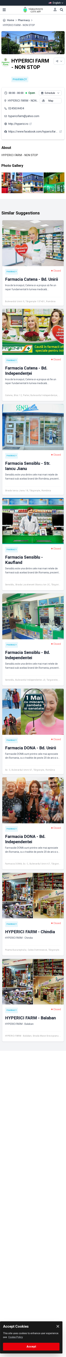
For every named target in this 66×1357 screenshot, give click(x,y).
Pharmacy (24, 20)
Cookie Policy (15, 1337)
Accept (31, 1346)
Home (10, 20)
